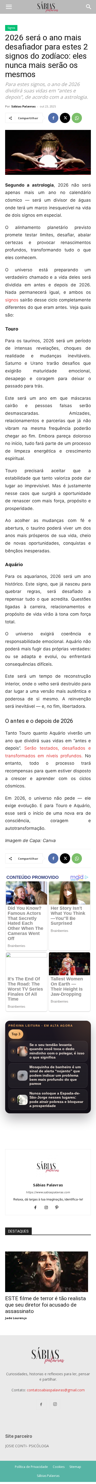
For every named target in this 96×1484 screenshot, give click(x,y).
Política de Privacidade (31, 1467)
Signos (11, 28)
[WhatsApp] (77, 118)
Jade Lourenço (16, 1318)
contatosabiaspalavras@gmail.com (56, 1390)
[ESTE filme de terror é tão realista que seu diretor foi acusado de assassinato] (48, 1254)
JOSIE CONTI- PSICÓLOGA (27, 1445)
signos (11, 299)
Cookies (59, 1467)
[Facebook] (53, 118)
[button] (9, 7)
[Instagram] (48, 1208)
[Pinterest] (59, 1208)
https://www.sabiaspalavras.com (48, 1192)
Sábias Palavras (23, 106)
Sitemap (75, 1467)
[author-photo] (48, 1178)
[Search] (89, 7)
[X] (65, 118)
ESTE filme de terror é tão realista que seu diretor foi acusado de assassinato (45, 1304)
